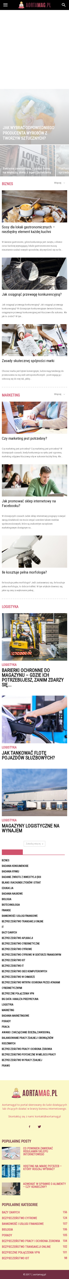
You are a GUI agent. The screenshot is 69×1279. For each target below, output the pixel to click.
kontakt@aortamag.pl (48, 1116)
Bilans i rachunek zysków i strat (21, 882)
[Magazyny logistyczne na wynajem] (34, 792)
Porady (6, 1021)
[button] (64, 5)
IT (3, 926)
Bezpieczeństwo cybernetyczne (21, 943)
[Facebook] (29, 1127)
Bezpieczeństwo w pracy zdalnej (22, 1060)
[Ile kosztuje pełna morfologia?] (34, 551)
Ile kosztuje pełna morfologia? (24, 572)
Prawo (6, 1065)
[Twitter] (39, 1127)
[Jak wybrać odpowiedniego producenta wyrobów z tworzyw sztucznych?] (34, 116)
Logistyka (9, 665)
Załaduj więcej (33, 843)
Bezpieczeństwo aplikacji (17, 938)
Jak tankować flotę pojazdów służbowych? (28, 755)
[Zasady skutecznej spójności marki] (34, 340)
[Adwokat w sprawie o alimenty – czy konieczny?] (11, 1188)
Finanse (6, 910)
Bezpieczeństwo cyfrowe (17, 949)
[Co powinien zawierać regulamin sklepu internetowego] (11, 1153)
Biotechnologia (11, 904)
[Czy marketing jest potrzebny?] (34, 418)
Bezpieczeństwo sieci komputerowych (24, 971)
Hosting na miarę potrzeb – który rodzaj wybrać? (42, 1167)
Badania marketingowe (15, 1015)
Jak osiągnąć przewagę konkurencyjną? (32, 294)
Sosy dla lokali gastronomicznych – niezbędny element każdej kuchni (28, 229)
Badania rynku (10, 871)
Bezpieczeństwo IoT (13, 960)
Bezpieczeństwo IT (13, 965)
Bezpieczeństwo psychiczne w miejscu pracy (29, 1054)
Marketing (8, 1010)
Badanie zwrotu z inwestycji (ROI (21, 877)
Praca (6, 1026)
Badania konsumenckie (15, 865)
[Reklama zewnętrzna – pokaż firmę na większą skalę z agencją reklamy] (27, 165)
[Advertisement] (34, 46)
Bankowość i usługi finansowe (20, 915)
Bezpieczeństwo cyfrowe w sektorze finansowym (31, 954)
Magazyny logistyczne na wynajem (30, 828)
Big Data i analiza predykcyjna (20, 999)
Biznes (5, 860)
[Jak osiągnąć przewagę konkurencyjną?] (34, 274)
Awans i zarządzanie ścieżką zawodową (26, 1032)
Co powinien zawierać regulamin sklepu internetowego (38, 1151)
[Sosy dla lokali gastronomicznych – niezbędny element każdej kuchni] (34, 206)
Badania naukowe (12, 893)
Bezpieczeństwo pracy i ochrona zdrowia (27, 1048)
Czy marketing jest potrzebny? (24, 438)
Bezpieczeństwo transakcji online (22, 921)
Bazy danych (9, 932)
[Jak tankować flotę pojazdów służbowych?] (34, 719)
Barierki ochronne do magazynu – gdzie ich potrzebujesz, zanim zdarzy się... (33, 677)
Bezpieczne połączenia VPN (18, 993)
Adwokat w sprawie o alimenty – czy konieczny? (44, 1185)
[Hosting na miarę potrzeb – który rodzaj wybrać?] (11, 1171)
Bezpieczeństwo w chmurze (18, 976)
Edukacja (7, 888)
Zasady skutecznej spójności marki (28, 361)
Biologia (6, 899)
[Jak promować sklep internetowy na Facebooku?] (34, 480)
